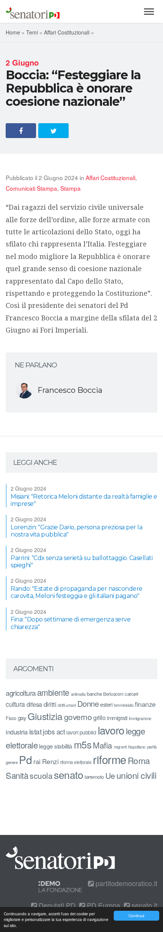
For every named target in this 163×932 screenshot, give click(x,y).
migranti (120, 747)
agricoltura (21, 692)
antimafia (78, 694)
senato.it (143, 905)
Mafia (102, 745)
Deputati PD (56, 905)
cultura (15, 704)
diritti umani (67, 705)
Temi (32, 32)
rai (37, 761)
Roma (139, 760)
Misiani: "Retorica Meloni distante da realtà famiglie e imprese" (84, 500)
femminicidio (123, 705)
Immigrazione (140, 718)
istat (35, 731)
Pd (25, 759)
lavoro (111, 729)
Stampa (70, 188)
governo (78, 716)
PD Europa (102, 905)
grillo (99, 717)
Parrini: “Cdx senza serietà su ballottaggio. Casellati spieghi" (81, 561)
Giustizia (45, 716)
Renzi (50, 761)
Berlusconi (113, 693)
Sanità (17, 775)
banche (94, 693)
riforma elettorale (75, 762)
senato (68, 774)
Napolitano (137, 747)
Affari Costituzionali (66, 32)
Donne (88, 703)
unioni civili (136, 775)
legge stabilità (55, 746)
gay (22, 718)
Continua (136, 915)
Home (13, 32)
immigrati (117, 718)
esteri (106, 704)
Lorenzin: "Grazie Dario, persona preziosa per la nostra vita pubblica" (76, 531)
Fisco (11, 718)
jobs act (54, 731)
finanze (145, 704)
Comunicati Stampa (31, 188)
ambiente (53, 692)
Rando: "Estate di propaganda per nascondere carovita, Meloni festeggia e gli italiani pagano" (77, 592)
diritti (50, 704)
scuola (41, 775)
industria (17, 731)
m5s (83, 744)
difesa (34, 704)
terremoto (94, 776)
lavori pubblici (81, 732)
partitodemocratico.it (125, 883)
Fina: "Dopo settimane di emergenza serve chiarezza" (70, 623)
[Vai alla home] (32, 11)
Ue (110, 775)
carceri (131, 693)
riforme (109, 759)
